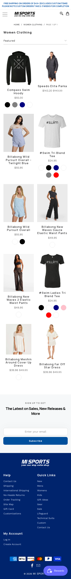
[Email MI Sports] (38, 566)
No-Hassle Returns (14, 495)
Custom (41, 522)
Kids (39, 495)
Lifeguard (42, 513)
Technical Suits (45, 518)
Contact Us (43, 527)
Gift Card (8, 509)
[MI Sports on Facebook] (32, 566)
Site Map (8, 504)
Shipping (8, 485)
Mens (40, 485)
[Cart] (67, 13)
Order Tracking (11, 499)
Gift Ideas (42, 499)
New (39, 481)
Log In (6, 539)
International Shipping (16, 490)
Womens (42, 490)
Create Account (12, 544)
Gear (39, 504)
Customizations (12, 513)
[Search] (62, 13)
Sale (39, 509)
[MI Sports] (35, 14)
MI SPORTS (40, 573)
